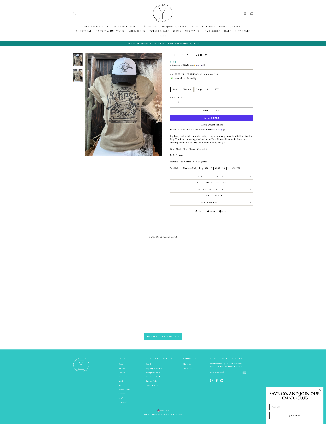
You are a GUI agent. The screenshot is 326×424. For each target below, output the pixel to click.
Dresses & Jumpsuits (110, 31)
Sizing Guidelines (211, 176)
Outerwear (84, 31)
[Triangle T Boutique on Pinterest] (221, 380)
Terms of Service (153, 385)
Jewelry (236, 26)
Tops (195, 26)
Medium (187, 89)
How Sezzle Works (211, 189)
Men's (177, 31)
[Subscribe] (244, 372)
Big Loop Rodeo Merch (123, 26)
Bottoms (208, 26)
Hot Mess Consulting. (175, 414)
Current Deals (212, 195)
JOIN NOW (295, 415)
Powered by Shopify (150, 414)
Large (199, 89)
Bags (121, 385)
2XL (217, 89)
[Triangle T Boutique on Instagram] (211, 380)
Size (173, 84)
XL (208, 89)
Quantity (177, 97)
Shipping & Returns (211, 182)
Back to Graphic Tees (165, 336)
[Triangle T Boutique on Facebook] (216, 380)
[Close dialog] (320, 390)
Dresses (122, 372)
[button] (211, 65)
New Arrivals (93, 26)
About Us (187, 364)
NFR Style (192, 31)
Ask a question (211, 202)
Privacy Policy (152, 381)
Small (175, 89)
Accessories (137, 31)
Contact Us (187, 368)
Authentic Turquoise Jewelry (166, 26)
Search (148, 364)
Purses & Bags (159, 31)
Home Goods (211, 31)
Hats (227, 31)
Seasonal (122, 393)
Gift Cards (242, 31)
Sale (163, 35)
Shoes (223, 26)
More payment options (212, 124)
